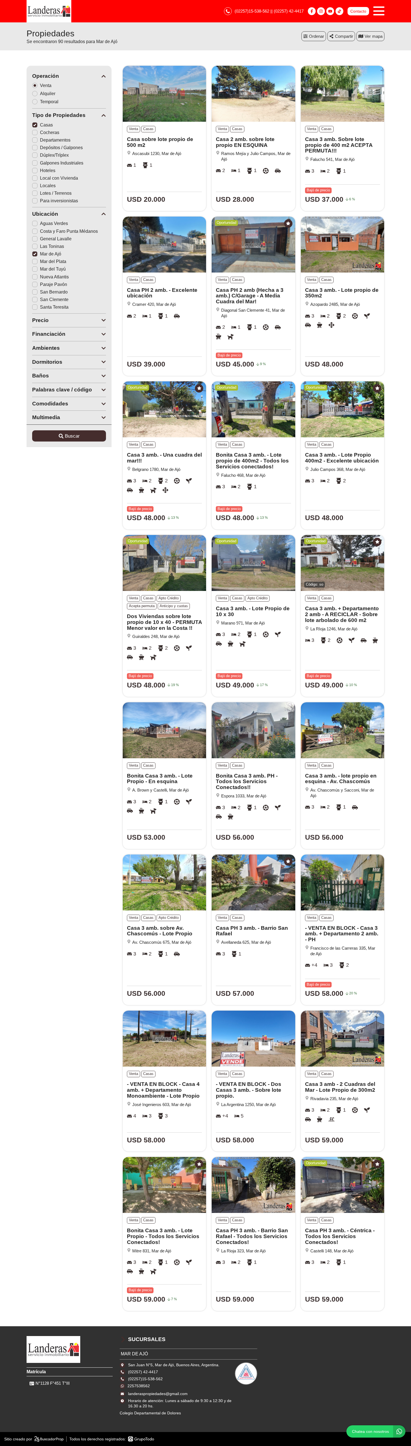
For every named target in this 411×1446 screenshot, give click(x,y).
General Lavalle (56, 238)
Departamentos (55, 140)
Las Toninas (52, 246)
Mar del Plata (53, 261)
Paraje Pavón (53, 284)
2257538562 (138, 1386)
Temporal (49, 101)
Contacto (358, 11)
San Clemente (54, 299)
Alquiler (47, 93)
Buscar (72, 436)
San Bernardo (54, 292)
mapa (377, 36)
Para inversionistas (59, 200)
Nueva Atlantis (54, 276)
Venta (45, 85)
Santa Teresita (54, 307)
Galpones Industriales (61, 163)
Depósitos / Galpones (61, 147)
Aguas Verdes (54, 223)
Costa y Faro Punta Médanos (69, 231)
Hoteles (47, 170)
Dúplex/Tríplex (54, 155)
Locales (48, 185)
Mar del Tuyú (53, 269)
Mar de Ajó (50, 254)
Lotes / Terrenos (56, 193)
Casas (46, 125)
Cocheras (49, 132)
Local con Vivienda (59, 178)
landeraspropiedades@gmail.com (158, 1393)
